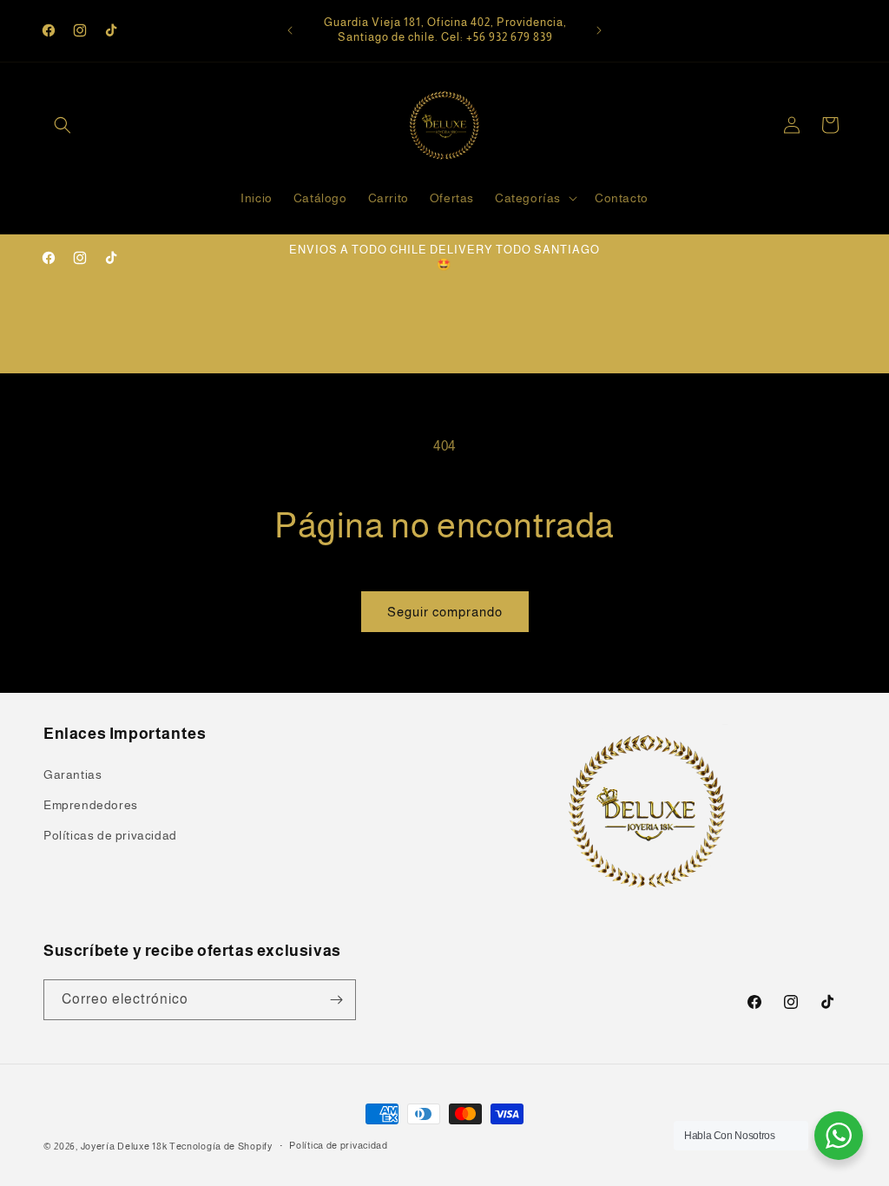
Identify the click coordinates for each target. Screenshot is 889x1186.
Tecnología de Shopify (221, 1146)
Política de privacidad (338, 1145)
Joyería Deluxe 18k (124, 1146)
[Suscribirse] (336, 999)
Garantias (72, 774)
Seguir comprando (445, 611)
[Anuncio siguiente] (599, 30)
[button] (62, 125)
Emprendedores (90, 805)
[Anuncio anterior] (290, 30)
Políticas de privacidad (110, 835)
